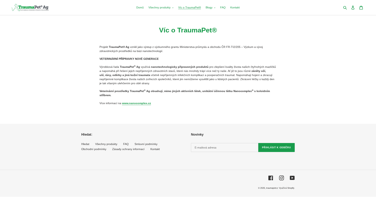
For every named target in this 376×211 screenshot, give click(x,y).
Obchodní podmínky (93, 149)
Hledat (85, 144)
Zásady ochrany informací (128, 149)
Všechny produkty (106, 144)
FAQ (126, 144)
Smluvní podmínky (146, 144)
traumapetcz (272, 188)
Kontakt (155, 149)
